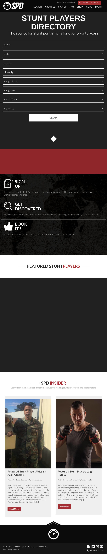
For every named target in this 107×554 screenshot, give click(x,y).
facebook (89, 546)
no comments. (36, 480)
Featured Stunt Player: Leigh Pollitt (75, 473)
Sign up (62, 6)
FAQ (72, 6)
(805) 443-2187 (97, 550)
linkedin (101, 546)
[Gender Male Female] (53, 62)
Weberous (16, 549)
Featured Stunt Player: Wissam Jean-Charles (27, 473)
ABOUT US (50, 6)
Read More (14, 509)
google (97, 546)
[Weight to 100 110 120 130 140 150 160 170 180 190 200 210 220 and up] (53, 90)
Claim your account (89, 3)
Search (38, 6)
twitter (93, 546)
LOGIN (98, 6)
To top (53, 523)
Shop (80, 6)
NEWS (89, 6)
